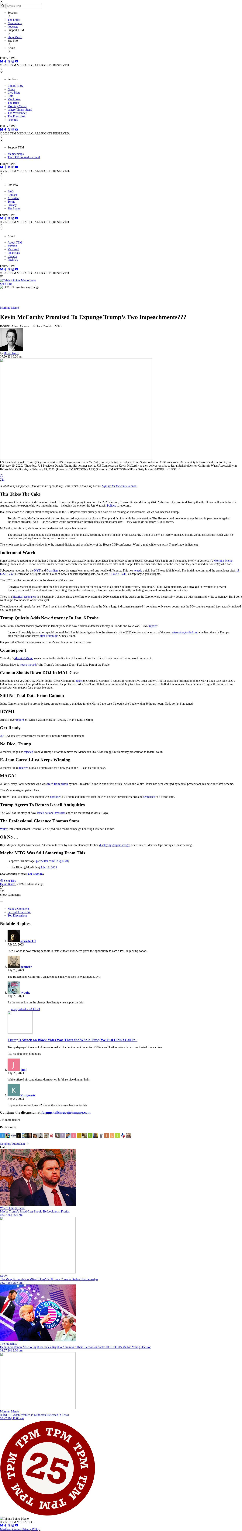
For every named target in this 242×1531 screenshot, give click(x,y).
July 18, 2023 (49, 867)
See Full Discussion (19, 912)
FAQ (11, 191)
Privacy (12, 205)
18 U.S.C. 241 (117, 573)
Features (13, 119)
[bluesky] (1, 61)
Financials (14, 252)
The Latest (14, 19)
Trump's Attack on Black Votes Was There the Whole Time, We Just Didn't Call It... (72, 1040)
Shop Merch (15, 37)
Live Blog (14, 92)
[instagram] (12, 61)
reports (153, 626)
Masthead (13, 249)
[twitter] (9, 1525)
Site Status (14, 208)
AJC (2, 735)
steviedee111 (28, 941)
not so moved (28, 664)
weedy (138, 570)
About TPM (15, 242)
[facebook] (5, 61)
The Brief (13, 102)
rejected (28, 751)
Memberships (16, 153)
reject (79, 680)
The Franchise (16, 116)
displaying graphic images (114, 845)
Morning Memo (17, 106)
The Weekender (17, 113)
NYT (37, 570)
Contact (12, 194)
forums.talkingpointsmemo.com (66, 1112)
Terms (11, 201)
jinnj (23, 1069)
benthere (26, 966)
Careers (12, 256)
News (11, 89)
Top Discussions (17, 915)
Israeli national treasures (51, 812)
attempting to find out (185, 632)
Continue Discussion (13, 1143)
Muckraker (14, 99)
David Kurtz (11, 353)
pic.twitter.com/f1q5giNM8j (52, 861)
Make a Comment (18, 908)
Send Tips (6, 283)
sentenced (149, 796)
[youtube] (16, 61)
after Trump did (49, 635)
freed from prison (57, 783)
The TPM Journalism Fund (24, 157)
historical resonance (24, 596)
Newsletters (15, 23)
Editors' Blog (15, 85)
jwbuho (25, 992)
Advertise (13, 198)
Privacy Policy (31, 1529)
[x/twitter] (9, 61)
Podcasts (13, 26)
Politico (111, 505)
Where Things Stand (20, 109)
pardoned (55, 796)
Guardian (52, 570)
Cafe (10, 96)
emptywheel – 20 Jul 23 (25, 1009)
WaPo (3, 829)
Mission (12, 245)
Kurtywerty (28, 1095)
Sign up (119, 486)
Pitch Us (13, 259)
